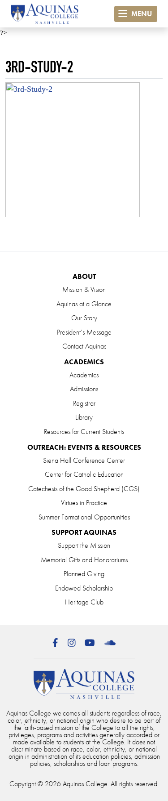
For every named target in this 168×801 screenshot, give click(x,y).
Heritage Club (84, 602)
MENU (140, 13)
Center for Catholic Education (84, 474)
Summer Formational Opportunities (84, 517)
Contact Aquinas (84, 346)
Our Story (84, 317)
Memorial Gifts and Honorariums (84, 559)
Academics (84, 375)
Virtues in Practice (84, 502)
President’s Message (84, 332)
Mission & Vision (84, 289)
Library (84, 417)
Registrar (84, 403)
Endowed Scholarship (84, 588)
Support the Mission (84, 545)
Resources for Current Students (84, 431)
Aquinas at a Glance (84, 304)
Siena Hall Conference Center (84, 460)
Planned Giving (84, 573)
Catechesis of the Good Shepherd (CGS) (84, 488)
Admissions (84, 389)
